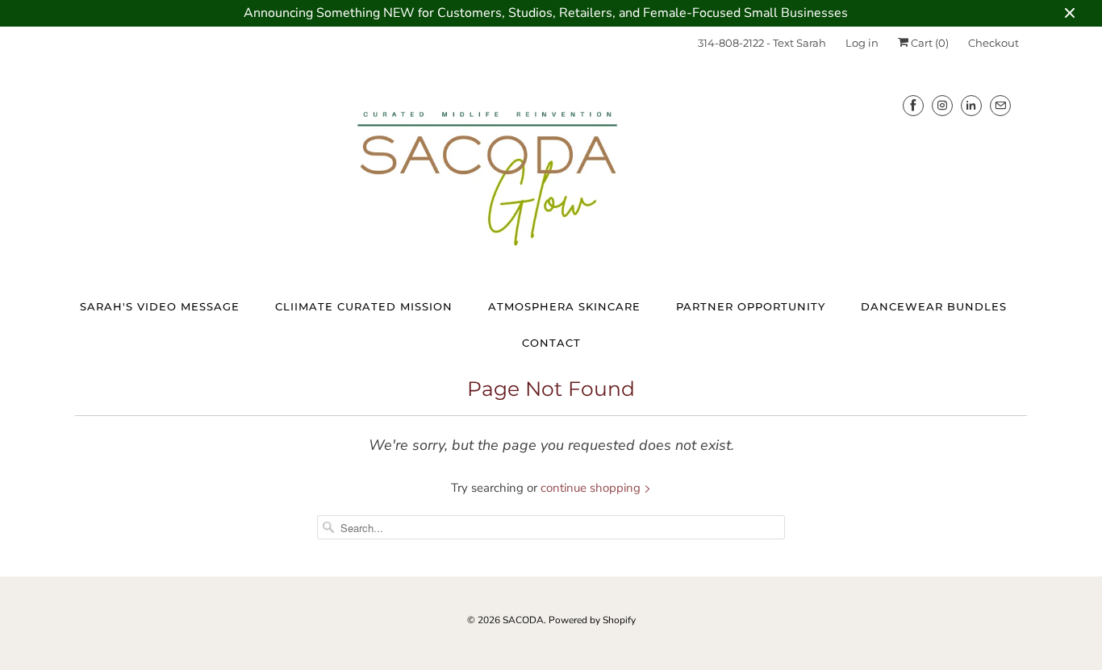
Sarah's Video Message (160, 306)
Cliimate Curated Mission (364, 306)
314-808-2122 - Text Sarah (762, 42)
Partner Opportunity (750, 306)
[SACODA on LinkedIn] (971, 105)
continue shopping (592, 488)
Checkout (993, 42)
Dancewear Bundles (934, 306)
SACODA (523, 620)
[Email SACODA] (1000, 105)
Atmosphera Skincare (564, 306)
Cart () (928, 42)
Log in (862, 42)
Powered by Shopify (592, 620)
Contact (551, 342)
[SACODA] (551, 175)
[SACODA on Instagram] (942, 105)
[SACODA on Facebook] (913, 105)
